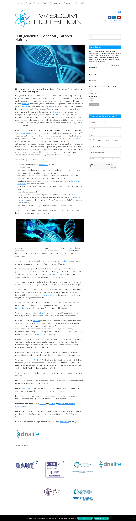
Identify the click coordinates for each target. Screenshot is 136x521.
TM (40, 359)
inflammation (43, 165)
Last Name (92, 80)
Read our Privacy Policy (102, 518)
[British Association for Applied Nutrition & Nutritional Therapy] (27, 471)
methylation (64, 261)
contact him (64, 422)
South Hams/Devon (96, 91)
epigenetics (27, 133)
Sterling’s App (25, 323)
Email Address (94, 68)
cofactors (25, 104)
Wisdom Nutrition (53, 19)
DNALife (37, 360)
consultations (37, 334)
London (105, 21)
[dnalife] (28, 440)
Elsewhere (94, 93)
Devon (111, 21)
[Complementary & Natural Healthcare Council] (55, 480)
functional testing (59, 274)
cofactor (48, 109)
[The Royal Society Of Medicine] (53, 497)
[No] (134, 518)
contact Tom (25, 388)
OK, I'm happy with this (85, 518)
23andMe (36, 321)
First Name (93, 74)
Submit (108, 164)
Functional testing (61, 114)
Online (116, 140)
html (92, 98)
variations (39, 313)
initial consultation (46, 339)
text (92, 100)
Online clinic (117, 21)
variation (24, 106)
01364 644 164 (115, 12)
